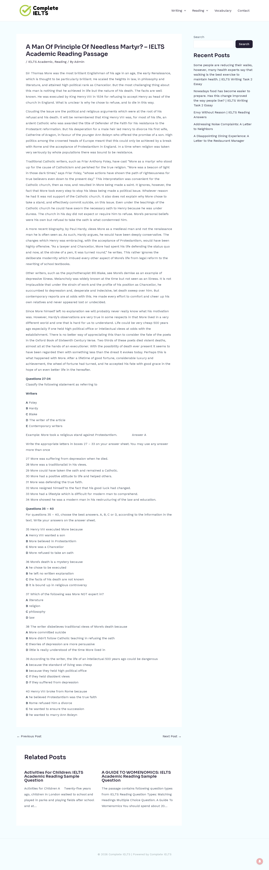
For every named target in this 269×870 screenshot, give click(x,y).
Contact (244, 10)
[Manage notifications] (260, 861)
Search (199, 37)
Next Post (172, 736)
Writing (176, 10)
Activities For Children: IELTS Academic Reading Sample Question (53, 776)
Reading (198, 10)
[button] (184, 11)
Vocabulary (222, 10)
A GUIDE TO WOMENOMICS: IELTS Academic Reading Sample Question (136, 776)
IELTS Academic (40, 62)
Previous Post (29, 736)
